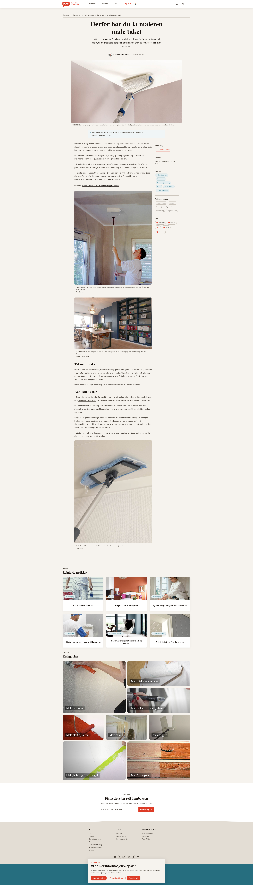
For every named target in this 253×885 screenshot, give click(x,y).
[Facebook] (115, 857)
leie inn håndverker (126, 173)
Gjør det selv (77, 15)
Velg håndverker (172, 210)
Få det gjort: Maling (162, 207)
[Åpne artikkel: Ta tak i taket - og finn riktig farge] (170, 625)
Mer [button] (115, 4)
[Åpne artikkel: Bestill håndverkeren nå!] (83, 588)
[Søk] (176, 3)
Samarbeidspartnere (95, 839)
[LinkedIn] (133, 857)
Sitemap (91, 850)
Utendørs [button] (105, 4)
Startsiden (66, 15)
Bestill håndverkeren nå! (83, 605)
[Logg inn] (182, 3)
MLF (156, 161)
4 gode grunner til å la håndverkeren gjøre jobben (100, 186)
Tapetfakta (146, 839)
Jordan (161, 161)
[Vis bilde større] (126, 91)
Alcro (157, 164)
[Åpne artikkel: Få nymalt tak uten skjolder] (126, 588)
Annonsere (92, 842)
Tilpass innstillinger (117, 878)
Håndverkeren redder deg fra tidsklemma (83, 642)
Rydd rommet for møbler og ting (88, 385)
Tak (173, 207)
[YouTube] (138, 857)
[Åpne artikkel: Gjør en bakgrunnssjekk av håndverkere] (170, 588)
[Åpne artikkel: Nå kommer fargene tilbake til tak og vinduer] (126, 625)
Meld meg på (146, 809)
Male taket (173, 203)
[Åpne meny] (188, 3)
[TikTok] (124, 857)
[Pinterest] (129, 857)
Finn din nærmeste (122, 839)
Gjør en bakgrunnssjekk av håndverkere (170, 605)
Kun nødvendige (99, 878)
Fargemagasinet (147, 833)
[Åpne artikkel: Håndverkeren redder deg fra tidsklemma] (83, 625)
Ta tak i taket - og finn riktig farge (170, 642)
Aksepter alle (133, 878)
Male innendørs (89, 15)
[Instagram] (119, 857)
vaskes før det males (87, 400)
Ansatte (91, 836)
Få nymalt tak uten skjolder (126, 605)
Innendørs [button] (92, 4)
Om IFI (91, 833)
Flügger (166, 161)
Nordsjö (173, 161)
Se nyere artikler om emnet (101, 135)
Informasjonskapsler (95, 847)
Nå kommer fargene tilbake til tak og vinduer (126, 642)
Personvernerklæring (95, 845)
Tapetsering (160, 210)
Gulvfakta (145, 836)
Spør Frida (119, 833)
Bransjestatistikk (121, 836)
